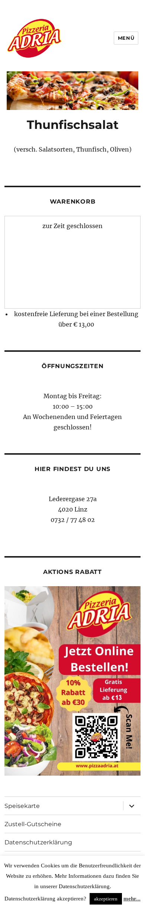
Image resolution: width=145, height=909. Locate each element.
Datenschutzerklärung (38, 842)
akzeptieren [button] (105, 899)
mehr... (132, 899)
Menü (126, 38)
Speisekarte (22, 805)
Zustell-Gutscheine (32, 824)
